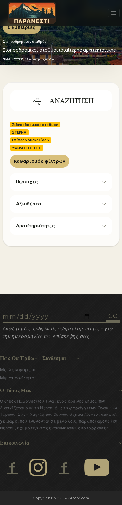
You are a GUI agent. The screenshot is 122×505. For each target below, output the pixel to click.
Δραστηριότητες (35, 226)
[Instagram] (38, 467)
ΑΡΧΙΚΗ (7, 59)
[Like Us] (12, 467)
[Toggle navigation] (114, 13)
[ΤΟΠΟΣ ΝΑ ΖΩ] (64, 467)
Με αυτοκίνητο (17, 378)
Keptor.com (78, 498)
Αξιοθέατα (29, 204)
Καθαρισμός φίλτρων (39, 161)
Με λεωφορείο (17, 370)
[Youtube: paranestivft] (96, 467)
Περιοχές (27, 182)
